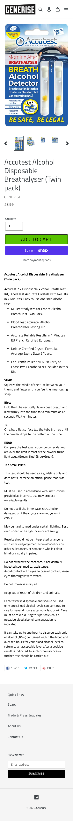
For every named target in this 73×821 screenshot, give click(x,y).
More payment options (37, 260)
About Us (14, 725)
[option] (19, 143)
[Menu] (66, 9)
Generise (41, 808)
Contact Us (15, 736)
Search (12, 704)
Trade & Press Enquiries (24, 715)
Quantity (10, 219)
